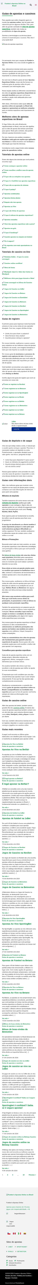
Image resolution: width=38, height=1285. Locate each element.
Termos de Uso (10, 1275)
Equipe (7, 1278)
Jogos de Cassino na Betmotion (16, 314)
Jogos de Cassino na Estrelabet (15, 297)
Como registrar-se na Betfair (14, 401)
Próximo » (32, 1175)
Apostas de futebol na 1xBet (16, 818)
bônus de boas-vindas (12, 555)
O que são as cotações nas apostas (17, 176)
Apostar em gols (10, 228)
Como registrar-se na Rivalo (14, 397)
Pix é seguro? (9, 241)
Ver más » (5, 773)
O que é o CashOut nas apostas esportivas (19, 181)
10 (23, 1175)
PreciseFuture (20, 1283)
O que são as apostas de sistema (16, 185)
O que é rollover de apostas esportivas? (18, 215)
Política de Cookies (24, 1275)
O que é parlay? (10, 189)
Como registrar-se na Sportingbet (16, 393)
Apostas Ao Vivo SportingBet (16, 924)
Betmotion (21, 1251)
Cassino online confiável (13, 263)
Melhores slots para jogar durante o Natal (19, 278)
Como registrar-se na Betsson (15, 388)
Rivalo (10, 1251)
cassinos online (18, 708)
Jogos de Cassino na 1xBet (14, 289)
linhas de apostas (18, 211)
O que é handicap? (11, 232)
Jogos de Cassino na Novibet (15, 306)
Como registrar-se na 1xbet (13, 410)
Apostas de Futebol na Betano (17, 960)
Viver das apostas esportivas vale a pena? (19, 224)
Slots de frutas (9, 267)
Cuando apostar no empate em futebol (18, 237)
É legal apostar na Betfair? (15, 784)
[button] (30, 5)
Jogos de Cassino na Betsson (15, 302)
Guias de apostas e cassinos (12, 746)
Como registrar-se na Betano (14, 414)
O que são (8, 211)
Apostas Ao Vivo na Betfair (15, 749)
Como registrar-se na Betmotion (15, 405)
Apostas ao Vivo (10, 206)
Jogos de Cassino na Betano (14, 293)
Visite (17, 429)
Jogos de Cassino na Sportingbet (16, 310)
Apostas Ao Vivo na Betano (15, 993)
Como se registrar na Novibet (14, 384)
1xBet (14, 421)
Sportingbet (22, 1247)
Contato (14, 1278)
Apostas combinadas (12, 194)
